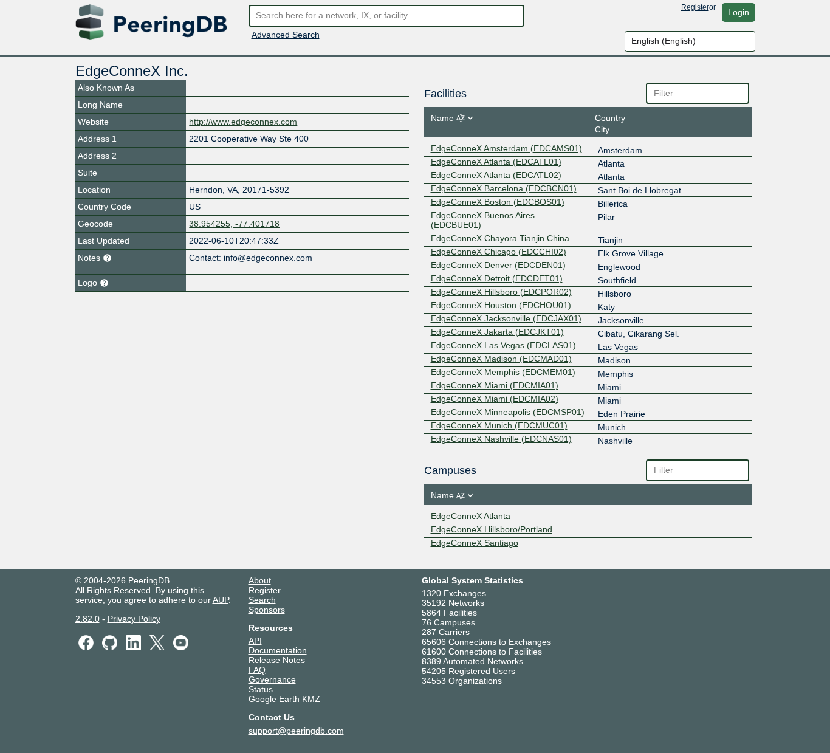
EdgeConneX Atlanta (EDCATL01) (496, 162)
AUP (220, 600)
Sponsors (267, 609)
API (255, 640)
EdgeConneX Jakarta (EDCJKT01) (497, 332)
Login (738, 12)
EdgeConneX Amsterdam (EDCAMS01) (506, 148)
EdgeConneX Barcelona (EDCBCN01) (504, 188)
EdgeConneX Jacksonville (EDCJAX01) (506, 318)
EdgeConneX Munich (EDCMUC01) (499, 425)
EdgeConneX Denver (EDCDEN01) (498, 265)
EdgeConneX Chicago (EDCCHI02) (498, 251)
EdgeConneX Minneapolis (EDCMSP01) (508, 412)
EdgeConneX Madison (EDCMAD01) (501, 358)
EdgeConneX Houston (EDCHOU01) (501, 305)
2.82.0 (87, 619)
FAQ (257, 670)
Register (695, 7)
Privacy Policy (134, 619)
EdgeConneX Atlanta (470, 516)
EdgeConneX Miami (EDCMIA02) (494, 399)
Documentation (278, 650)
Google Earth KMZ (284, 699)
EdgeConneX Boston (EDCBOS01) (497, 202)
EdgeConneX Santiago (474, 543)
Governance (272, 679)
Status (261, 689)
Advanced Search (286, 35)
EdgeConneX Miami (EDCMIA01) (494, 385)
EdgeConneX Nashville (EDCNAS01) (501, 439)
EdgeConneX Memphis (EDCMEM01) (503, 372)
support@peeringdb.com (296, 730)
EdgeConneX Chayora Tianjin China (500, 238)
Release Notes (277, 660)
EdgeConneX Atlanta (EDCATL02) (496, 175)
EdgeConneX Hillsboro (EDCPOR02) (501, 292)
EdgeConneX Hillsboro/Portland (491, 529)
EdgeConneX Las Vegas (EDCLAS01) (503, 345)
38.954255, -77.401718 (234, 224)
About (260, 580)
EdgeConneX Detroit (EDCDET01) (497, 278)
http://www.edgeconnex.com (243, 121)
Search (262, 600)
